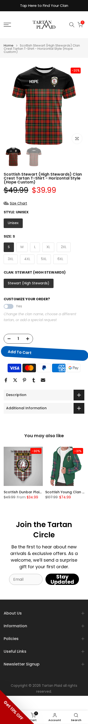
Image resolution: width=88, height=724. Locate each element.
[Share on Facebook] (6, 380)
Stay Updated (62, 579)
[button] (17, 707)
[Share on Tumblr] (34, 380)
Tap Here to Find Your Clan (44, 5)
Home (8, 45)
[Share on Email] (43, 380)
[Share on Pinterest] (24, 380)
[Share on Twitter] (15, 380)
